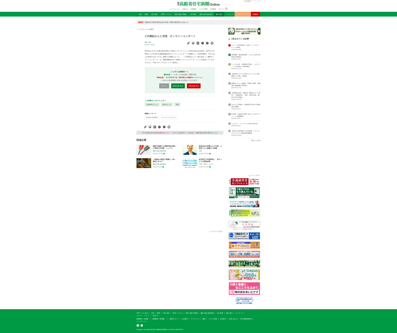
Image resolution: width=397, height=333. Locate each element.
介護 (200, 151)
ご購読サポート (174, 319)
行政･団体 (166, 313)
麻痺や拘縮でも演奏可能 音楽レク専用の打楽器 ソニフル (164, 147)
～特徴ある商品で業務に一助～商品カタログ (164, 160)
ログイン (221, 9)
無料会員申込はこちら (210, 133)
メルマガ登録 (203, 9)
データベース (195, 319)
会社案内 (213, 9)
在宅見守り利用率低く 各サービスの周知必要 (210, 160)
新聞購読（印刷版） (142, 319)
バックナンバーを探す (145, 29)
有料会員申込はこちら (162, 133)
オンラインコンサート (169, 117)
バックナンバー (174, 9)
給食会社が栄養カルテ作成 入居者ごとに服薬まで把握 (210, 147)
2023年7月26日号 (152, 117)
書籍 (203, 319)
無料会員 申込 (178, 86)
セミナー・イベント (142, 315)
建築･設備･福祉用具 (159, 151)
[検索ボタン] (226, 8)
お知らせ (185, 9)
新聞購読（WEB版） (159, 319)
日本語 (248, 1)
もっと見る (257, 140)
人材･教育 (220, 313)
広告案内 (193, 9)
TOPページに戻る (142, 313)
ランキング (239, 313)
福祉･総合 (148, 42)
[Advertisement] (179, 202)
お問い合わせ (233, 319)
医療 (158, 313)
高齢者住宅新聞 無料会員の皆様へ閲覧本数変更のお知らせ (166, 22)
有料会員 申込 (194, 86)
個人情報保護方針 (246, 319)
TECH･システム (208, 164)
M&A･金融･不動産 (192, 313)
